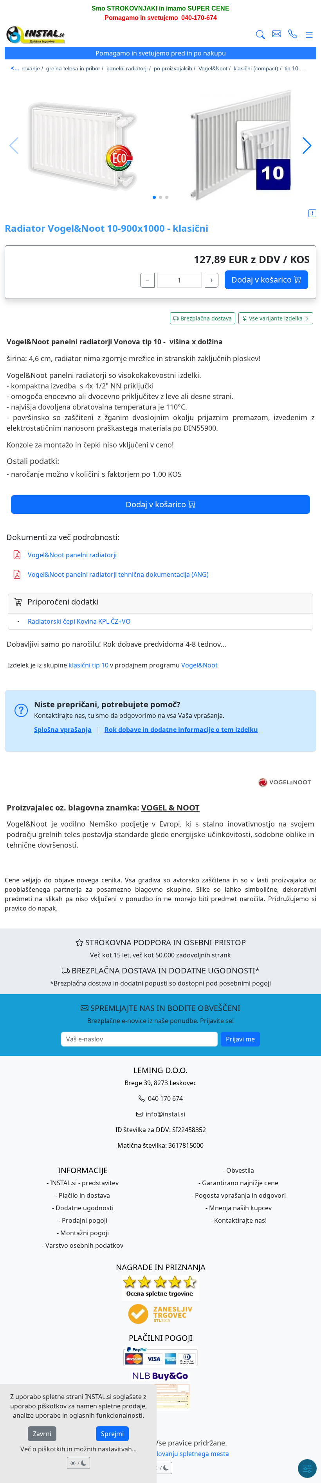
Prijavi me (240, 1039)
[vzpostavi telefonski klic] (293, 35)
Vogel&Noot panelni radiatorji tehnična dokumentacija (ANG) (118, 574)
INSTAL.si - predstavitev (84, 1183)
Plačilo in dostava (84, 1195)
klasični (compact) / (257, 68)
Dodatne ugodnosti (85, 1208)
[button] (307, 145)
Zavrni (42, 1433)
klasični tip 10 (88, 665)
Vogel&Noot (199, 665)
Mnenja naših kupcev (240, 1208)
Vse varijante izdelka (276, 318)
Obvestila (240, 1170)
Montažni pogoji (84, 1233)
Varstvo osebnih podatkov (84, 1245)
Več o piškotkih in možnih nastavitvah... (78, 1449)
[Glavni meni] (309, 35)
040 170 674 (164, 1098)
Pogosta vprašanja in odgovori (240, 1195)
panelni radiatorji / (128, 68)
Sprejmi (112, 1433)
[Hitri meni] (307, 1468)
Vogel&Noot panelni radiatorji (72, 555)
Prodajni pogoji (84, 1220)
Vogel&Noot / (214, 68)
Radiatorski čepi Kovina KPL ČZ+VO (79, 621)
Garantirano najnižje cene (240, 1183)
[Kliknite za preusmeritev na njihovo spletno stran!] (160, 782)
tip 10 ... (295, 68)
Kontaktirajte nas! (240, 1220)
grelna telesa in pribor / (74, 68)
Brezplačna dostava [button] (206, 318)
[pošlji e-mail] (276, 35)
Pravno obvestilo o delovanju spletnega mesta (160, 1453)
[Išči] (260, 35)
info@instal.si (164, 1114)
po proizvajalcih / (174, 68)
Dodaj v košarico (262, 279)
